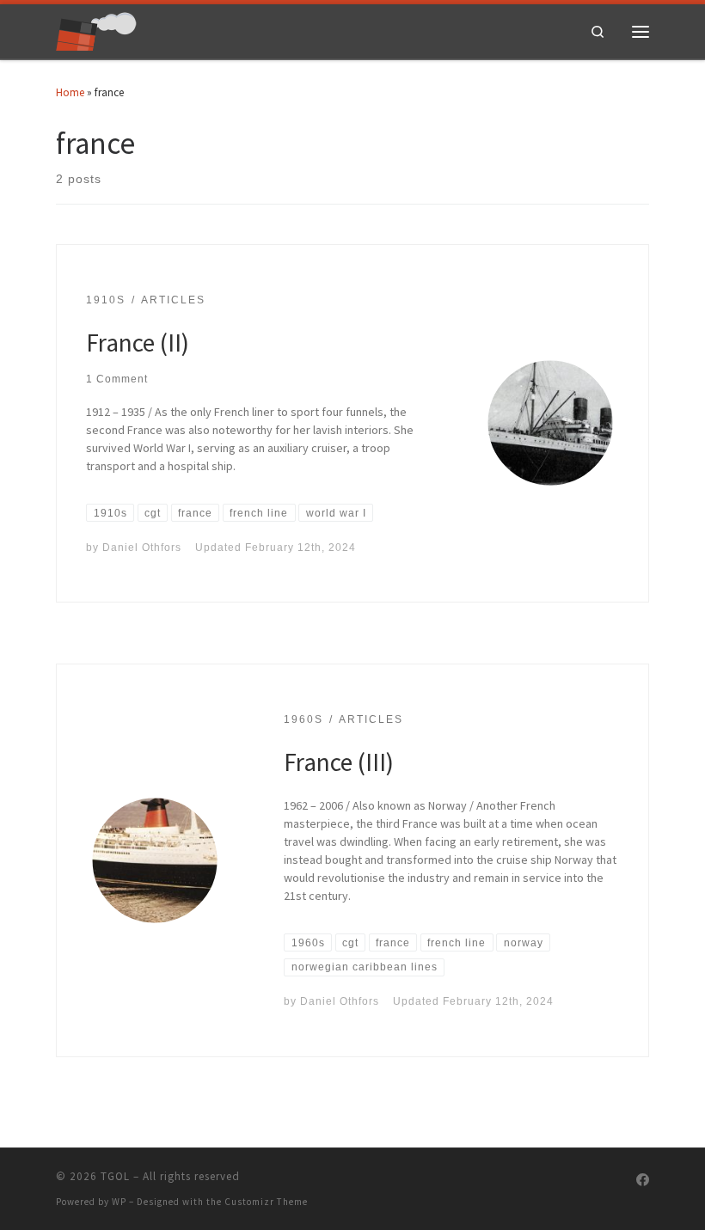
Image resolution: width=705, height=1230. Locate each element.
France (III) (339, 762)
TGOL (115, 1176)
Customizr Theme (266, 1202)
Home (70, 92)
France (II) (137, 342)
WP (119, 1202)
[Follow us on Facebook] (642, 1180)
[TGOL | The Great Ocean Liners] (96, 29)
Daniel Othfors (141, 547)
